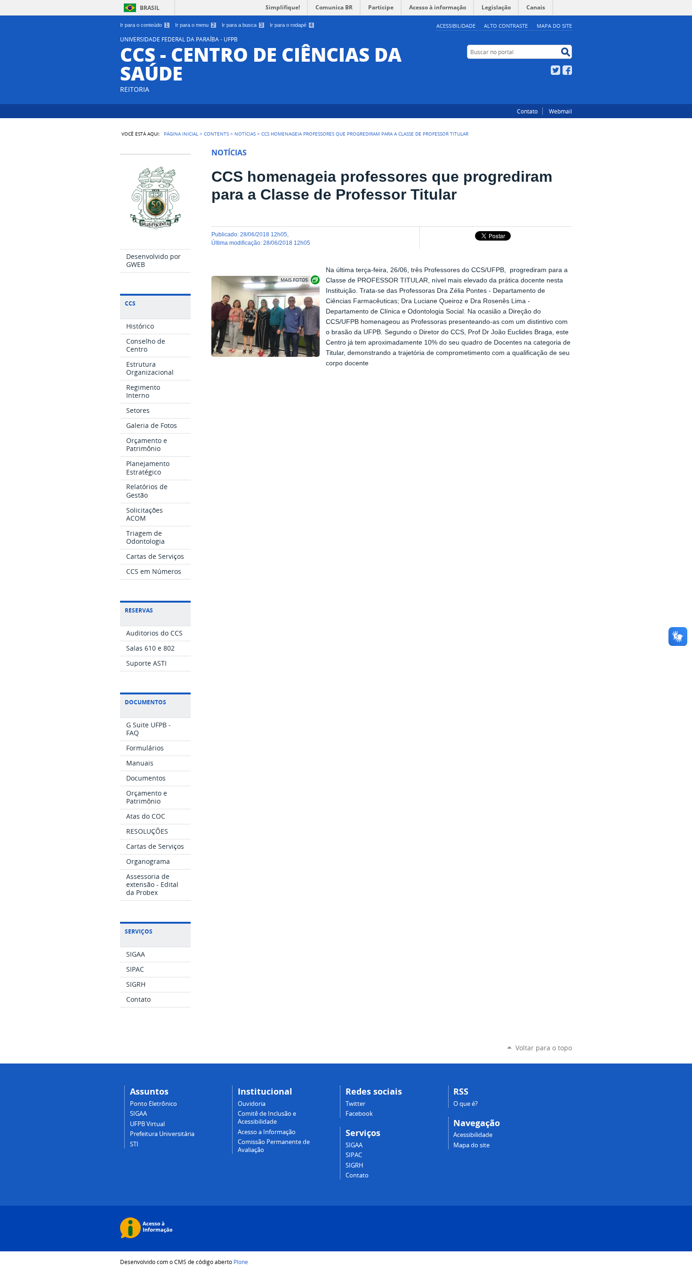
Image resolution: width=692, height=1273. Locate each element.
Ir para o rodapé (291, 25)
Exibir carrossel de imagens (299, 280)
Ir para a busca (242, 25)
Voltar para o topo (543, 1047)
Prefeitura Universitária (162, 1134)
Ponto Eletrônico (153, 1104)
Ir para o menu (195, 25)
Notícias (245, 133)
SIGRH (354, 1165)
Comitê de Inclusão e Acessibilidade (267, 1118)
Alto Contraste (506, 25)
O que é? (465, 1104)
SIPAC (354, 1155)
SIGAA (138, 1114)
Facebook (567, 70)
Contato (527, 111)
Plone (240, 1261)
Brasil (150, 8)
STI (134, 1144)
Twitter (555, 70)
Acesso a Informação (267, 1132)
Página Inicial (181, 133)
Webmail (560, 111)
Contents (216, 133)
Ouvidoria (252, 1104)
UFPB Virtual (147, 1124)
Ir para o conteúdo (144, 25)
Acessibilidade (455, 25)
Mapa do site (554, 25)
